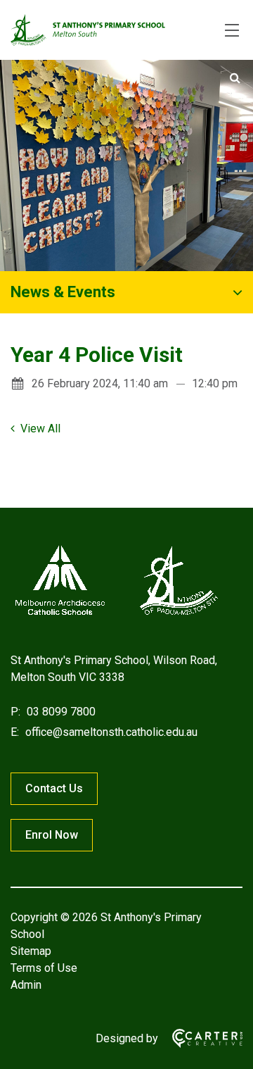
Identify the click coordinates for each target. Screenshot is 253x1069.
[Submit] (235, 78)
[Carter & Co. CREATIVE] (200, 1038)
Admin (26, 985)
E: (15, 732)
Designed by (127, 1038)
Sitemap (31, 951)
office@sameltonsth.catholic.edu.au (109, 732)
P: (15, 711)
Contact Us (54, 788)
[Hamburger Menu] (232, 30)
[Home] (116, 615)
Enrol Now (51, 835)
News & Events (63, 292)
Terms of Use (44, 968)
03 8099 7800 (60, 711)
